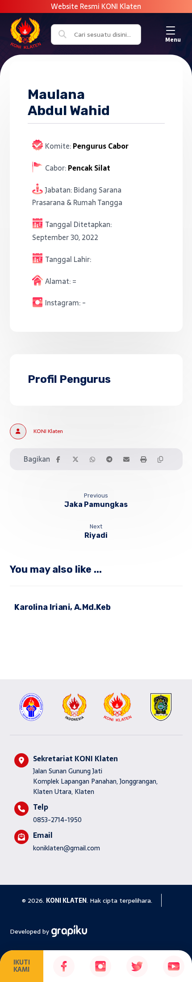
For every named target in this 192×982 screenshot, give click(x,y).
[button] (173, 30)
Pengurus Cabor (101, 146)
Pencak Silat (89, 168)
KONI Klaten (48, 431)
